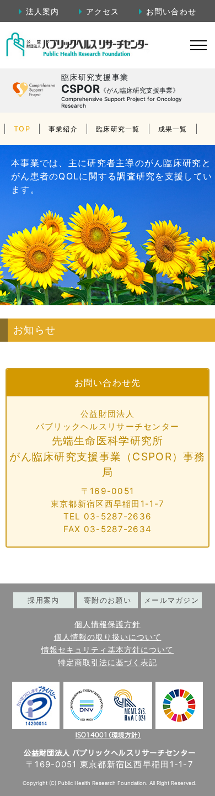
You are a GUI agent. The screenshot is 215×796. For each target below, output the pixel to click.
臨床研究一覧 (118, 129)
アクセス (103, 11)
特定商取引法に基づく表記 (107, 662)
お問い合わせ (171, 11)
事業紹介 (63, 129)
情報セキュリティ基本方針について (107, 649)
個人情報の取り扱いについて (108, 637)
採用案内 (43, 600)
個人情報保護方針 (107, 624)
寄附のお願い (107, 600)
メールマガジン (171, 600)
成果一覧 (172, 129)
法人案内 (43, 11)
